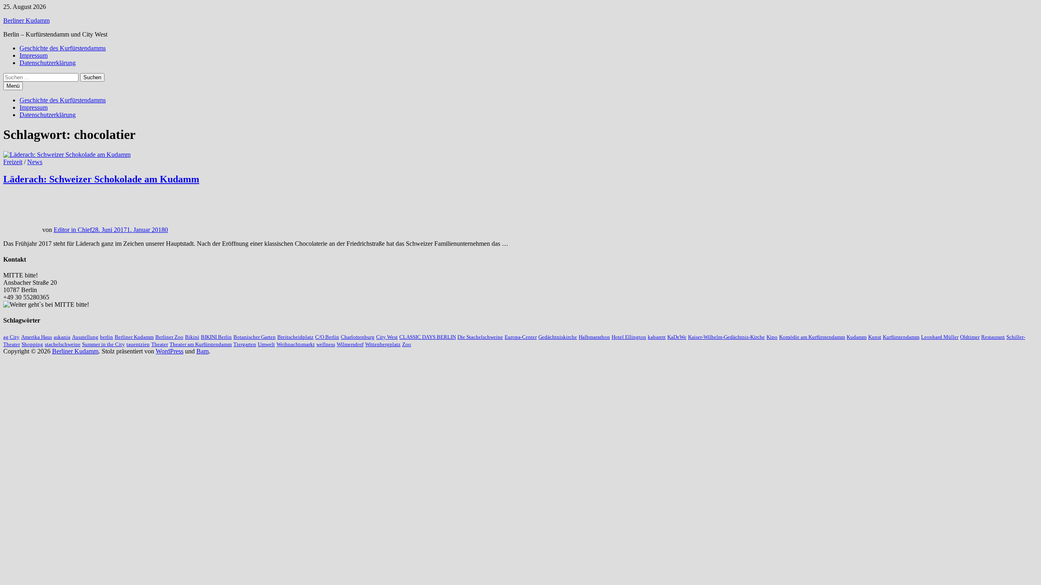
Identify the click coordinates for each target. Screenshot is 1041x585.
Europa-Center (521, 337)
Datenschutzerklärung (48, 62)
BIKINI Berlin (216, 337)
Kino (772, 337)
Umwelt (266, 344)
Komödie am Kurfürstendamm (812, 337)
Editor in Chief (73, 229)
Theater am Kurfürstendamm (201, 344)
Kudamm (857, 337)
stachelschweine (63, 344)
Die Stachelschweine (480, 337)
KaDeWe (676, 337)
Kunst (874, 337)
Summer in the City (103, 344)
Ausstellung (85, 337)
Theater (159, 344)
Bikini (192, 337)
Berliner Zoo (169, 337)
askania (62, 337)
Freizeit (12, 161)
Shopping (32, 344)
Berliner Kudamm (26, 20)
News (34, 161)
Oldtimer (970, 337)
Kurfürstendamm (901, 337)
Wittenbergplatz (383, 344)
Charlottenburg (358, 337)
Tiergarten (244, 344)
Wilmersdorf (350, 344)
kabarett (657, 337)
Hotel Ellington (629, 337)
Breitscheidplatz (295, 337)
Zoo (406, 344)
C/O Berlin (327, 337)
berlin (106, 337)
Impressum (34, 55)
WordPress (169, 351)
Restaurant (993, 337)
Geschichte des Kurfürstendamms (63, 48)
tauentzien (138, 344)
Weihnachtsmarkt (296, 344)
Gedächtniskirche (557, 337)
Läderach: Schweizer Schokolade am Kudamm (101, 179)
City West (387, 337)
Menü (13, 86)
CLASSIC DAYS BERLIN (427, 337)
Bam (202, 351)
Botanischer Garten (254, 337)
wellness (325, 344)
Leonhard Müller (939, 337)
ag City (11, 337)
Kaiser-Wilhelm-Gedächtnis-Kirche (726, 337)
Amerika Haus (36, 337)
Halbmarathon (594, 337)
